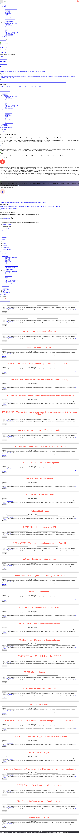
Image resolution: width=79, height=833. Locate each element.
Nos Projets (4, 36)
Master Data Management (63, 76)
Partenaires (3, 61)
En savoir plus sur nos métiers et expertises (8, 208)
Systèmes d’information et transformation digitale (9, 71)
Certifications (3, 59)
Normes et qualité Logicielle (30, 86)
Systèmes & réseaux (41, 71)
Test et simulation (8, 11)
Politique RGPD (3, 294)
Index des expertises (9, 21)
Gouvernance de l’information (11, 9)
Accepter (58, 832)
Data (37, 86)
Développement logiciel (14, 86)
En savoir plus (10, 308)
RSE (1, 66)
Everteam (2, 82)
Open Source (3, 64)
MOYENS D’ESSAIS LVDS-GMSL (46, 82)
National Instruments (8, 82)
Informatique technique (32, 71)
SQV (3, 131)
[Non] (67, 832)
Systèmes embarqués (23, 71)
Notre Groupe (5, 5)
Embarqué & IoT (6, 86)
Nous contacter (9, 127)
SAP (6, 15)
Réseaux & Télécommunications (11, 17)
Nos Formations (5, 37)
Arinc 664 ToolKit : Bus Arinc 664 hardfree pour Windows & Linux (25, 82)
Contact (1, 56)
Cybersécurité (7, 10)
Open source (7, 12)
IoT (5, 16)
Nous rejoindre (3, 40)
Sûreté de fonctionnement (10, 19)
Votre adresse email (32, 306)
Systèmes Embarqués (9, 34)
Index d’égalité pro (6, 292)
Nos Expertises (5, 7)
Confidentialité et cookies (5, 91)
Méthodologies (22, 86)
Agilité (6, 14)
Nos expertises (5, 22)
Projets (4, 129)
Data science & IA (8, 13)
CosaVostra (9, 298)
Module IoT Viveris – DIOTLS (60, 82)
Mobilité (6, 20)
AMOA (40, 86)
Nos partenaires (5, 289)
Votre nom (4, 306)
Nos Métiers (4, 6)
